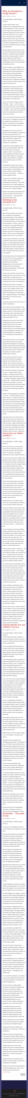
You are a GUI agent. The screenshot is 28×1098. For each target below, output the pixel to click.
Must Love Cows (13, 1084)
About (16, 1082)
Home (10, 1082)
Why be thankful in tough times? (12, 12)
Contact (20, 1087)
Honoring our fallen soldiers (13, 434)
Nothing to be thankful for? (10, 201)
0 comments (13, 16)
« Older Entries (7, 1072)
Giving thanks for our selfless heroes (14, 626)
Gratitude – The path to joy (13, 814)
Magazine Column (9, 1087)
